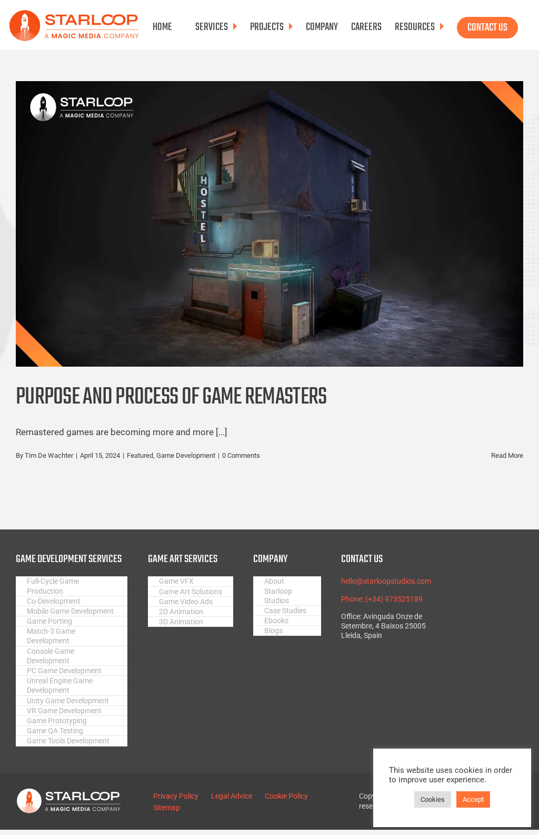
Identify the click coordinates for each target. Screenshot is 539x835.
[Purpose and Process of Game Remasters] (269, 224)
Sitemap (166, 807)
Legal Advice (231, 796)
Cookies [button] (433, 799)
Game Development (185, 455)
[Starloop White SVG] (68, 792)
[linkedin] (481, 620)
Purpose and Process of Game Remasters (171, 397)
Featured (140, 455)
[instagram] (481, 592)
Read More (507, 455)
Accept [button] (473, 799)
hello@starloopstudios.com (386, 581)
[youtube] (481, 606)
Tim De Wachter (49, 455)
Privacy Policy (175, 796)
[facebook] (481, 565)
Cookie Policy (286, 796)
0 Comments (241, 455)
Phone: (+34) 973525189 (382, 599)
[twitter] (481, 579)
